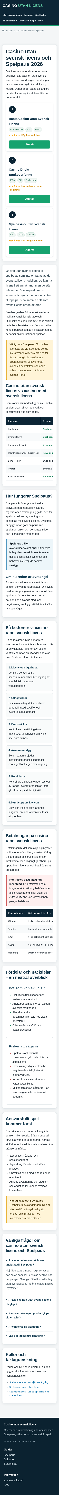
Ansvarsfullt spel (27, 20)
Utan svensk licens (12, 15)
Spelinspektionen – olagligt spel (24, 1387)
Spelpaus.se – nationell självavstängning (28, 1382)
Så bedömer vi (10, 20)
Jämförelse (40, 15)
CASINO (23, 6)
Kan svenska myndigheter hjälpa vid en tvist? (27, 1315)
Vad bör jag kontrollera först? (27, 1335)
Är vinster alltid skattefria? (25, 1326)
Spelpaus (28, 15)
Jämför (29, 144)
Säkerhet (9, 1459)
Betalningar (10, 1463)
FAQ (40, 20)
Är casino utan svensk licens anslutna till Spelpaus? (25, 1262)
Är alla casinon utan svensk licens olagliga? (28, 1301)
